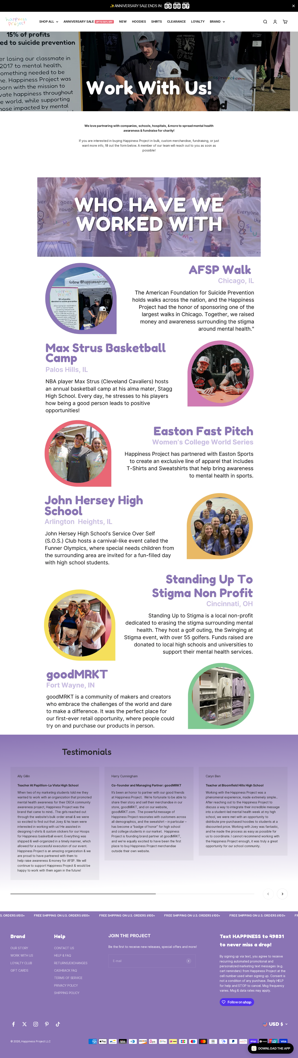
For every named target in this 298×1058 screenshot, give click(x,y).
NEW (123, 21)
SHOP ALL (46, 21)
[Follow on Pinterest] (47, 1024)
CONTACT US (64, 948)
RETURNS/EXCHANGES (70, 963)
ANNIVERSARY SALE (88, 21)
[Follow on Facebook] (13, 1024)
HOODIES (139, 21)
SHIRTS (156, 21)
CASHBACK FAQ (65, 970)
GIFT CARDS (19, 970)
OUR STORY (19, 948)
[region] (149, 6)
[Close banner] (293, 6)
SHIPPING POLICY (66, 993)
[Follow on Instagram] (36, 1024)
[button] (271, 1048)
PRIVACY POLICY (66, 985)
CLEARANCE (176, 21)
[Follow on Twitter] (24, 1024)
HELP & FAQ (62, 955)
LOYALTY (198, 21)
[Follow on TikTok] (58, 1024)
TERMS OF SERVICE (68, 978)
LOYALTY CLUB (21, 963)
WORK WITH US (21, 955)
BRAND (215, 21)
